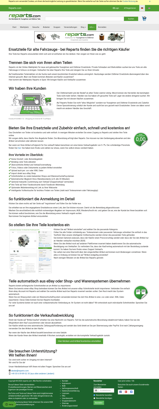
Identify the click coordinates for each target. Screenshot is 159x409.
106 (132, 381)
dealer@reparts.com (20, 371)
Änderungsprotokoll (70, 406)
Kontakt (65, 381)
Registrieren (131, 8)
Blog (83, 27)
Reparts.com (15, 8)
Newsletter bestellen (104, 395)
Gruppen (57, 27)
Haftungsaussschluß (70, 388)
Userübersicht (67, 398)
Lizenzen (65, 393)
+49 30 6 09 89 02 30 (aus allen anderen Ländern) (32, 373)
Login (116, 8)
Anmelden (102, 27)
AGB (51, 402)
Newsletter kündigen (104, 398)
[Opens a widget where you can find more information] (9, 405)
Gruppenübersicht (69, 401)
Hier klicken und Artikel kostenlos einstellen (79, 341)
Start (14, 27)
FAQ (63, 396)
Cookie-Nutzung (129, 1)
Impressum (66, 383)
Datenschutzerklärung (23, 405)
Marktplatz (24, 27)
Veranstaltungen (70, 27)
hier (19, 148)
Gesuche (35, 27)
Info (91, 27)
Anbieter (46, 27)
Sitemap (65, 403)
